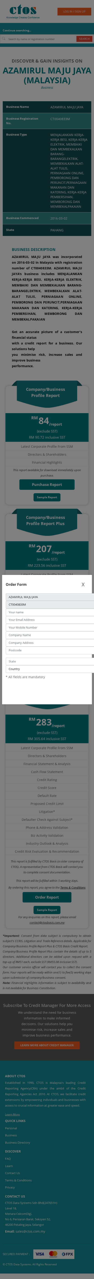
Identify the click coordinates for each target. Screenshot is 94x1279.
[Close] (83, 584)
